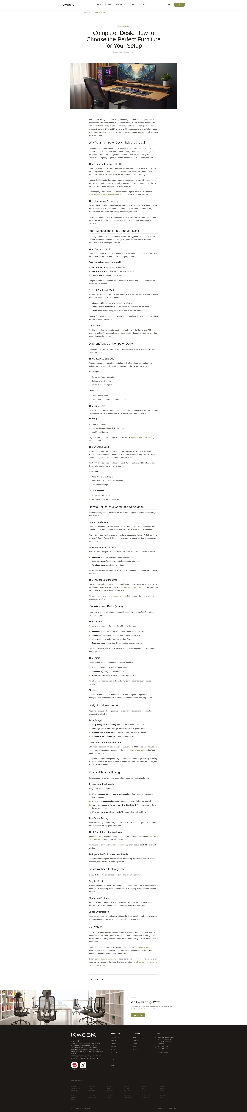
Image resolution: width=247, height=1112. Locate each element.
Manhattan (74, 1095)
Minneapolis (127, 1090)
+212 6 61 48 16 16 (163, 1048)
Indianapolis (145, 1095)
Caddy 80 (113, 1065)
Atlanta (161, 1088)
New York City (75, 1084)
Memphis (109, 1095)
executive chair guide (118, 596)
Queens (144, 1092)
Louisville (127, 1095)
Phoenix (144, 1084)
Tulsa (108, 1097)
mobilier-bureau (101, 12)
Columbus (74, 1092)
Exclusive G (114, 1056)
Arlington (110, 1090)
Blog (91, 12)
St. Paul (144, 1090)
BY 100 (113, 1059)
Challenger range (122, 845)
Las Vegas (127, 1088)
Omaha (73, 1097)
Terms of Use (172, 1108)
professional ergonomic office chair (132, 587)
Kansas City (92, 1097)
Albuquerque (146, 1097)
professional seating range (108, 959)
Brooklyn (127, 1092)
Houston (126, 1084)
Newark (109, 1092)
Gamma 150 (114, 1040)
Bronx (161, 1092)
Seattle (161, 1086)
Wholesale (135, 1050)
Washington (74, 1090)
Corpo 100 (113, 1046)
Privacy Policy (161, 1108)
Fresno (73, 1099)
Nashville (92, 1095)
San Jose (126, 1086)
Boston (109, 1088)
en (169, 5)
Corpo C (113, 1050)
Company (108, 5)
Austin (144, 1086)
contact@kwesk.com (163, 1052)
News (132, 5)
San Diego (92, 1086)
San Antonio (74, 1086)
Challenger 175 (115, 1037)
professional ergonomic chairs (139, 947)
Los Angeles (92, 1084)
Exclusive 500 (114, 1053)
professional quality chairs (137, 750)
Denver (91, 1088)
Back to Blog (96, 979)
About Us (135, 1040)
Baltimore (92, 1090)
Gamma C (113, 1043)
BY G (112, 1062)
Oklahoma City (128, 1097)
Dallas (109, 1086)
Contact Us (138, 1015)
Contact (141, 5)
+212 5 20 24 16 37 (163, 1047)
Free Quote (179, 5)
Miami (143, 1088)
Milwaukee (162, 1095)
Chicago (109, 1084)
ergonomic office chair (139, 438)
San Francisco (75, 1088)
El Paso (161, 1097)
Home (99, 5)
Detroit (161, 1090)
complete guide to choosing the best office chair (107, 195)
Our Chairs (120, 5)
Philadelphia (163, 1084)
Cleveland (92, 1092)
